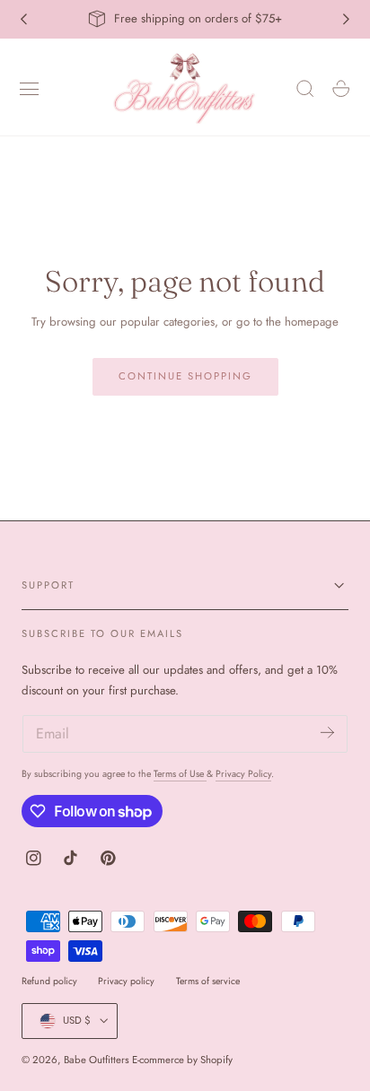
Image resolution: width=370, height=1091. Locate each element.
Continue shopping (185, 376)
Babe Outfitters (96, 1059)
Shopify (216, 1059)
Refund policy (49, 981)
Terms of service (208, 981)
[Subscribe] (327, 732)
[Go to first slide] (347, 19)
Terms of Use (180, 774)
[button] (29, 89)
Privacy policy (126, 981)
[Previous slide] (23, 19)
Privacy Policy (243, 774)
